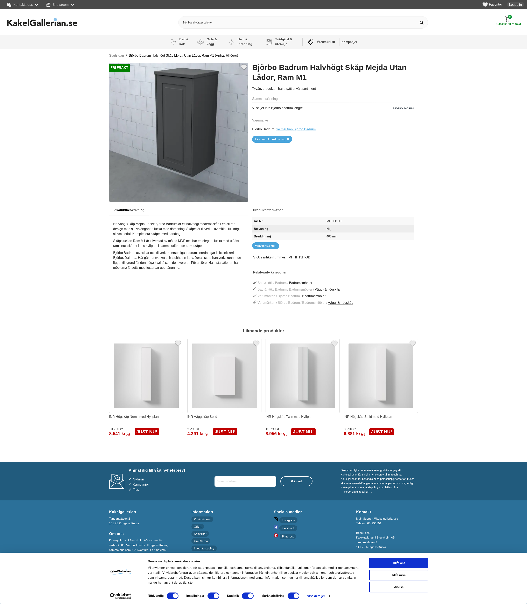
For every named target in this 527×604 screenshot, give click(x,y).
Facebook (288, 528)
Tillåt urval (398, 575)
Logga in (515, 4)
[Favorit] (244, 66)
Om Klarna (201, 541)
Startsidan (116, 55)
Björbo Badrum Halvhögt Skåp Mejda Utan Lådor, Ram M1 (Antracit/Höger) (183, 55)
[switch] (213, 595)
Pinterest (288, 536)
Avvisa (398, 587)
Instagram (288, 520)
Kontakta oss (23, 4)
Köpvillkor (200, 533)
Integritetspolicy (204, 548)
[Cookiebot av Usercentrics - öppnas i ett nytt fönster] (121, 596)
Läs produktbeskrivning (270, 139)
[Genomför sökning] (421, 22)
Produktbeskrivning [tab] (129, 210)
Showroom (60, 4)
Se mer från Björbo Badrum (296, 129)
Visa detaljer (316, 596)
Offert (197, 526)
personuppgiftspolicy (356, 491)
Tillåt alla (398, 563)
